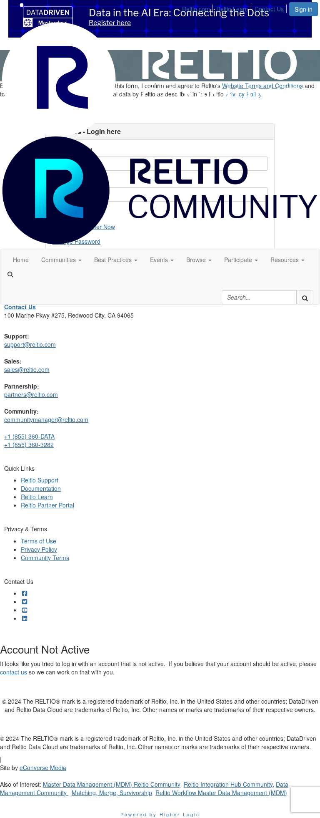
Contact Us (269, 9)
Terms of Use (38, 541)
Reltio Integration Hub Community (228, 784)
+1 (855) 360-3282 (29, 444)
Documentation (41, 488)
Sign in (303, 9)
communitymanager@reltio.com (46, 419)
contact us (13, 672)
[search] (305, 297)
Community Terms (45, 557)
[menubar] (235, 7)
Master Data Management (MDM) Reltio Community (111, 784)
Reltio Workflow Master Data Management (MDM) (221, 792)
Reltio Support (39, 480)
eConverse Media (43, 767)
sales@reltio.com (27, 369)
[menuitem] (198, 7)
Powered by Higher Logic (160, 814)
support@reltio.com (30, 344)
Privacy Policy (39, 549)
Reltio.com (196, 9)
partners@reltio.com (31, 394)
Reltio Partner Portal (47, 505)
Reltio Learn (232, 9)
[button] (61, 259)
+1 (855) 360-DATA (29, 436)
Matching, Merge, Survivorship (112, 792)
